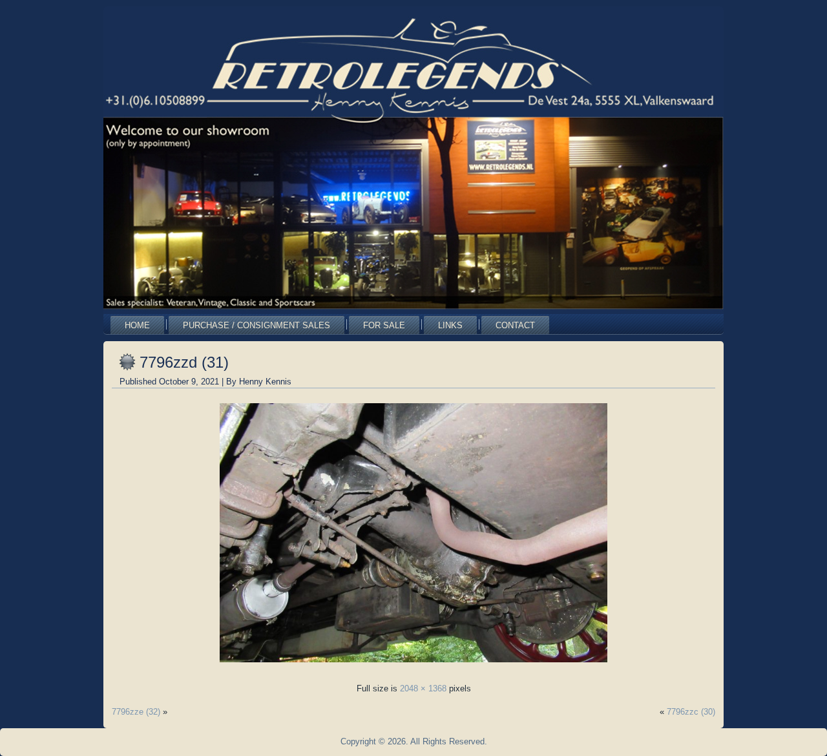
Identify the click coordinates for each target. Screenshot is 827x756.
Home (137, 325)
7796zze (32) (136, 712)
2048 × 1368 (423, 688)
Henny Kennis (265, 381)
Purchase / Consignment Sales (256, 325)
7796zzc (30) (691, 712)
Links (450, 325)
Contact (515, 325)
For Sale (384, 325)
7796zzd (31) (184, 362)
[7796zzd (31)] (413, 666)
